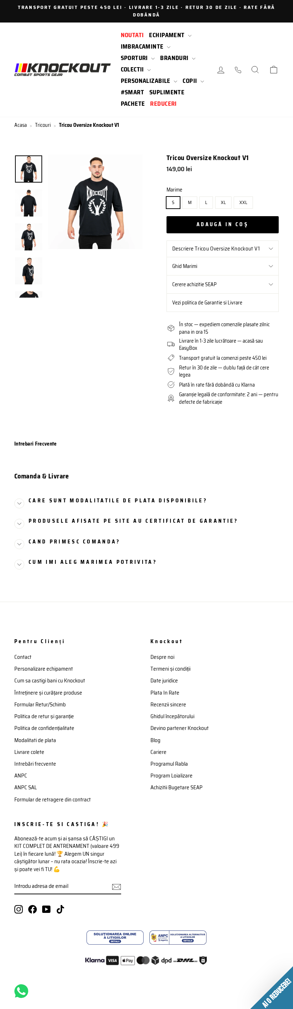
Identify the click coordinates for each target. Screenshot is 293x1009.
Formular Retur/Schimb (40, 704)
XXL (243, 202)
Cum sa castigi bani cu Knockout (49, 680)
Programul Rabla (169, 764)
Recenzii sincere (168, 704)
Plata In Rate (164, 693)
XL (223, 202)
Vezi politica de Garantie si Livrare (207, 303)
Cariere (158, 752)
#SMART (132, 92)
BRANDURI (175, 58)
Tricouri (43, 125)
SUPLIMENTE (166, 92)
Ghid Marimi (184, 266)
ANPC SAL (25, 787)
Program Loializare (171, 775)
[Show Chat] (23, 991)
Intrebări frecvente (35, 764)
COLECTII (133, 69)
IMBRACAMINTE (143, 46)
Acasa (20, 125)
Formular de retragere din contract (52, 799)
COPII (191, 80)
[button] (271, 987)
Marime (174, 189)
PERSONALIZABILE (146, 80)
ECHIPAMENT (167, 35)
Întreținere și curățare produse (48, 693)
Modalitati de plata (35, 740)
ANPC (20, 775)
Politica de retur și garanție (44, 716)
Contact (22, 657)
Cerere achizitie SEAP (194, 284)
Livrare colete (29, 752)
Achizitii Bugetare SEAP (176, 787)
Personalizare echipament (43, 669)
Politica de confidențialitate (44, 728)
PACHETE (133, 103)
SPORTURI (135, 58)
